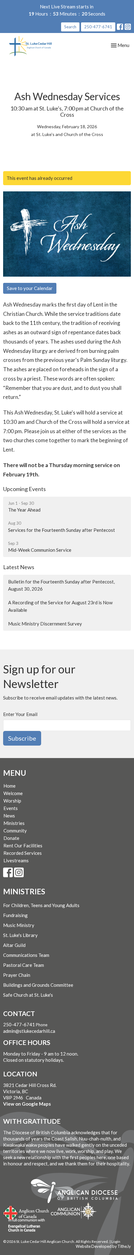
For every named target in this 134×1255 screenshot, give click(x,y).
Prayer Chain (16, 975)
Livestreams (16, 860)
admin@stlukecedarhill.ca (29, 1031)
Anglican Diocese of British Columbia (77, 1192)
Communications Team (26, 955)
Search (70, 26)
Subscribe (22, 738)
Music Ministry (18, 925)
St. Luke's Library (20, 935)
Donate (11, 838)
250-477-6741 (98, 26)
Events (10, 808)
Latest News (18, 567)
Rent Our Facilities (22, 845)
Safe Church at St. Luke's (28, 995)
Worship (12, 800)
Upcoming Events (24, 488)
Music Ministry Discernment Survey (45, 623)
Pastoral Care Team (23, 965)
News (9, 815)
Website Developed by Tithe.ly (103, 1246)
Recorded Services (22, 853)
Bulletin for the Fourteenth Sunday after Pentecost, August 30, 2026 (61, 585)
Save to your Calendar (30, 288)
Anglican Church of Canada (26, 1212)
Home (9, 786)
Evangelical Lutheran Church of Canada (24, 1225)
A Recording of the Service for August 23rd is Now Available (60, 606)
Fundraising (15, 915)
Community (15, 830)
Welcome (13, 793)
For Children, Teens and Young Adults (41, 905)
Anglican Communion (73, 1211)
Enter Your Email (20, 714)
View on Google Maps (27, 1104)
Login (115, 1241)
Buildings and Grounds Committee (38, 985)
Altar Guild (14, 945)
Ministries (14, 823)
